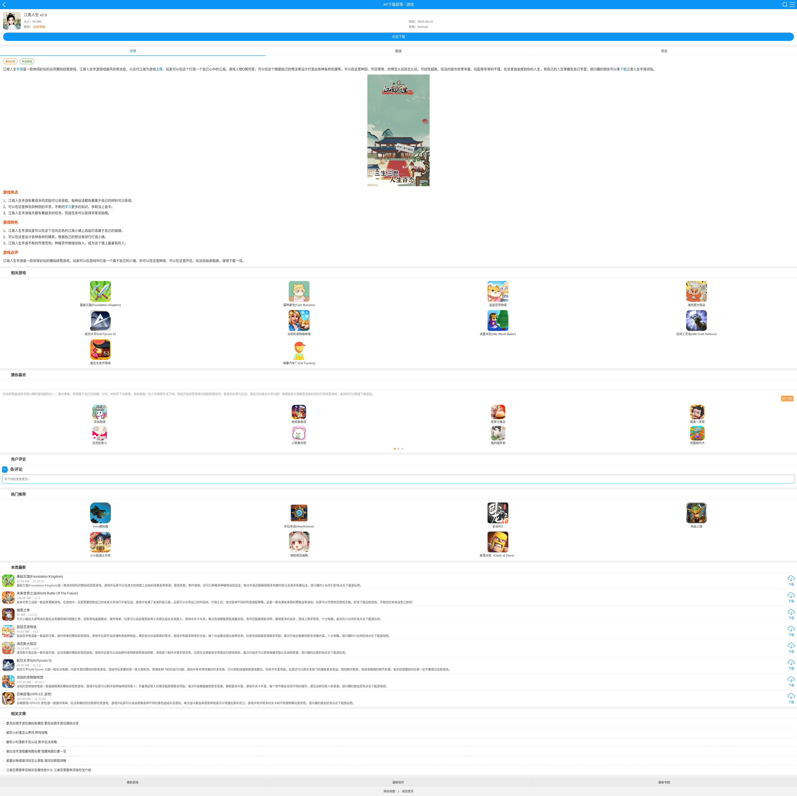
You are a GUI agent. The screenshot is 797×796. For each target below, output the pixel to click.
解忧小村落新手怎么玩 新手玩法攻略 (31, 742)
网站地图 (389, 791)
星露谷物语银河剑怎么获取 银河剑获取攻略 (36, 760)
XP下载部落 (4, 4)
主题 (159, 69)
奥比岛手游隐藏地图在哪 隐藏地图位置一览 (36, 751)
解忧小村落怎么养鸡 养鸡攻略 (27, 732)
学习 (68, 207)
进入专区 (787, 398)
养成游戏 (27, 61)
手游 (19, 69)
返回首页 (407, 791)
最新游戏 (132, 782)
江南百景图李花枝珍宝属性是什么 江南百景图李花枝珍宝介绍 (48, 770)
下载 (623, 69)
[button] (395, 449)
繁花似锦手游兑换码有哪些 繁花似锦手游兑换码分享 (42, 723)
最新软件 (398, 782)
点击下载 (398, 36)
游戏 (410, 4)
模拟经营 (10, 61)
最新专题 (664, 782)
